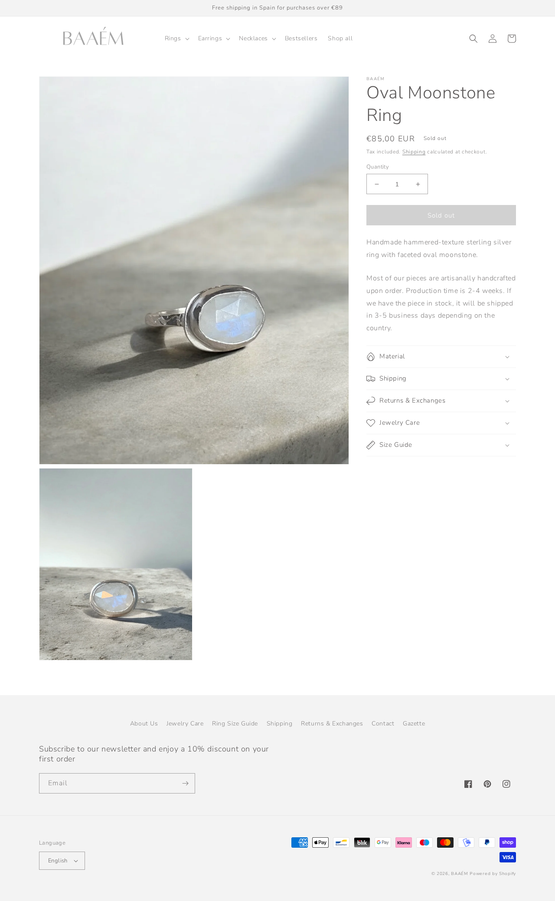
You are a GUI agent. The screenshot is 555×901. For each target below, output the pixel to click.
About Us (144, 723)
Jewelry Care (184, 723)
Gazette (414, 723)
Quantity (377, 167)
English (58, 861)
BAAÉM (459, 874)
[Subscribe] (185, 783)
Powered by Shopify (493, 874)
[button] (176, 38)
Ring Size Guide (235, 723)
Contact (383, 723)
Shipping (414, 151)
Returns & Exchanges (332, 723)
